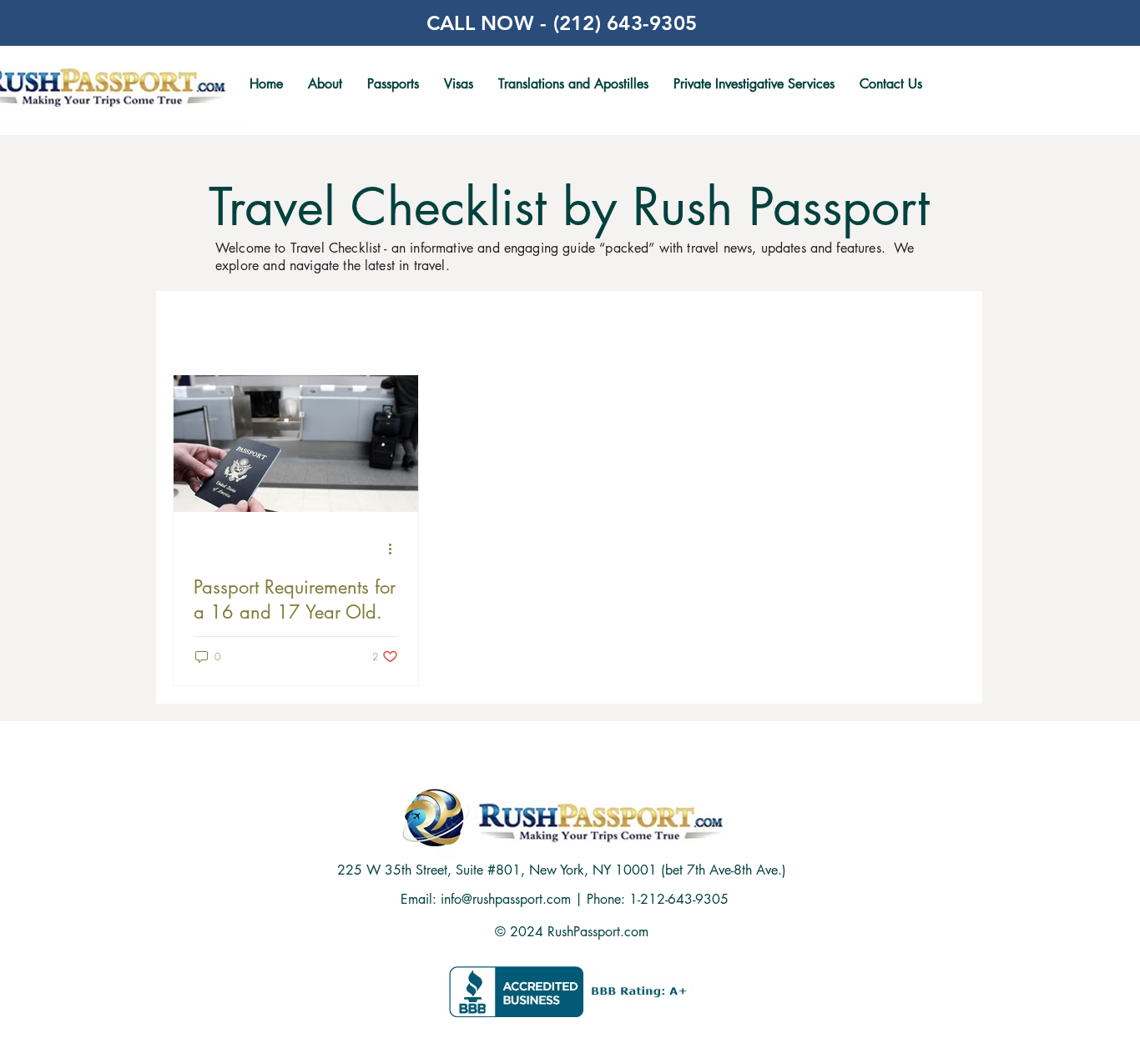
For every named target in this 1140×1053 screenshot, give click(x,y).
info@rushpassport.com (506, 899)
